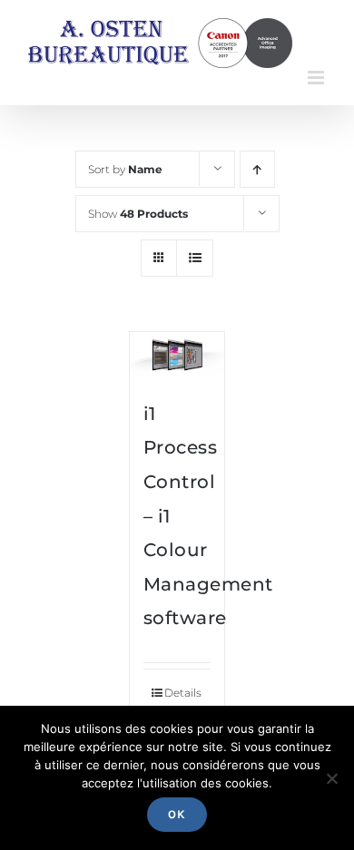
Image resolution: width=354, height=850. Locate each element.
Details (183, 692)
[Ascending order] (257, 169)
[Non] (331, 778)
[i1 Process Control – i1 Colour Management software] (177, 355)
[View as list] (194, 258)
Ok (177, 814)
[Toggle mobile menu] (317, 77)
